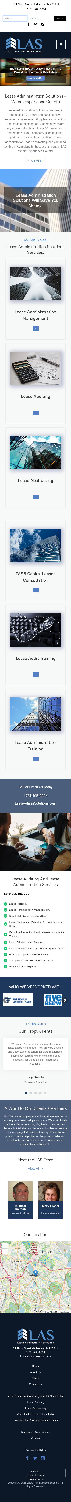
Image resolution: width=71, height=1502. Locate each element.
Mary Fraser (50, 1206)
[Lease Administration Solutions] (23, 44)
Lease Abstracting (35, 1408)
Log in (60, 18)
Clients (36, 1378)
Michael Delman (20, 1207)
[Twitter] (35, 24)
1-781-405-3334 (36, 9)
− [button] (5, 1251)
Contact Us (35, 1384)
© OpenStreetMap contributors (56, 1311)
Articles (35, 1437)
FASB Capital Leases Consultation (35, 1414)
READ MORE (35, 161)
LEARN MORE (34, 78)
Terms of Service (35, 1475)
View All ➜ (35, 1169)
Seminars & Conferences (35, 1432)
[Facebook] (28, 24)
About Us (35, 1372)
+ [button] (5, 1246)
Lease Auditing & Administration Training (35, 1420)
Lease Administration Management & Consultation (35, 1396)
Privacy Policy (35, 1479)
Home (35, 1366)
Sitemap (34, 1471)
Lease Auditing (35, 1402)
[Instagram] (42, 24)
